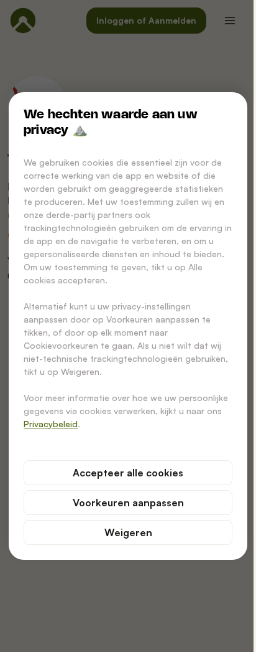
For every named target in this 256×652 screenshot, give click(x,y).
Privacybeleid (51, 423)
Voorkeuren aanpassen (128, 502)
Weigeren (128, 532)
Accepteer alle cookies (128, 472)
